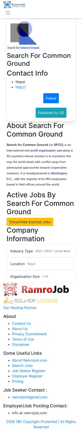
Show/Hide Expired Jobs (30, 222)
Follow (51, 98)
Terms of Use (23, 339)
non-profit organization (40, 150)
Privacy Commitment (29, 334)
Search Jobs (22, 365)
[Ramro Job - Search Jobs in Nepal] (14, 4)
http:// (21, 87)
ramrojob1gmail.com (29, 397)
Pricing (17, 381)
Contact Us (21, 323)
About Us (20, 328)
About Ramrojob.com (29, 360)
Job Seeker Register (28, 371)
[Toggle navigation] (7, 12)
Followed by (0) (51, 112)
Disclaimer (20, 344)
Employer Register (27, 376)
